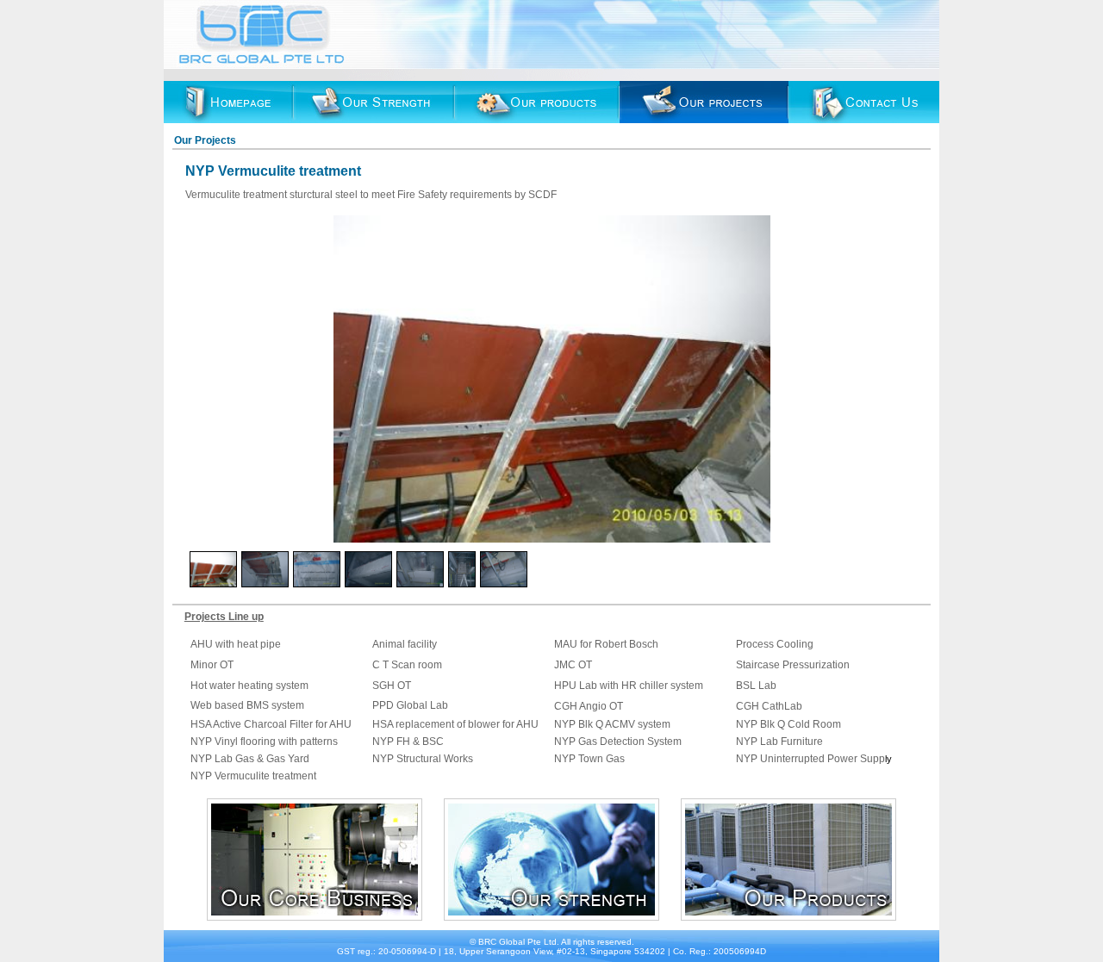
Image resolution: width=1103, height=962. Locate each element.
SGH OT (391, 686)
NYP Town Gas (589, 759)
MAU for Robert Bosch (606, 644)
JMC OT (573, 665)
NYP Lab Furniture (779, 741)
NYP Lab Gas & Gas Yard (251, 759)
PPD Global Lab (410, 705)
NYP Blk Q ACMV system (612, 724)
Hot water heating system (249, 686)
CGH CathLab (770, 706)
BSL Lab (756, 686)
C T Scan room (407, 665)
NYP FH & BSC (408, 741)
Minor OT (212, 665)
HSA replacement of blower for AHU (455, 724)
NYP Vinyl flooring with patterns (264, 741)
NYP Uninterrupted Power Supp (810, 759)
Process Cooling (774, 644)
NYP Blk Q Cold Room (788, 724)
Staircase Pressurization (793, 665)
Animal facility (404, 644)
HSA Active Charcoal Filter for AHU (271, 724)
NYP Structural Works (422, 759)
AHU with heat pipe (235, 644)
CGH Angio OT (588, 706)
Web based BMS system (247, 705)
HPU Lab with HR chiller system (628, 686)
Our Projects (205, 140)
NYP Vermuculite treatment (253, 776)
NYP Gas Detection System (618, 741)
